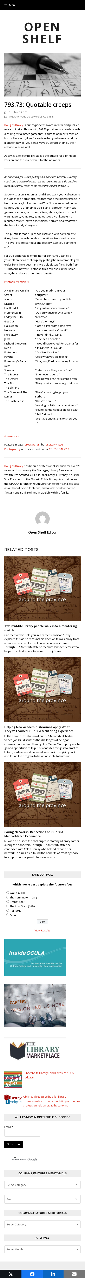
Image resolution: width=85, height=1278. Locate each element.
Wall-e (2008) (17, 893)
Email (8, 1127)
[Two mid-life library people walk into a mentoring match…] (42, 588)
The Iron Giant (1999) (22, 906)
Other (13, 915)
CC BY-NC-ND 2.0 (59, 449)
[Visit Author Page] (42, 518)
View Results (42, 930)
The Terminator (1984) (23, 897)
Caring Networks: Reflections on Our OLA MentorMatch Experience (33, 834)
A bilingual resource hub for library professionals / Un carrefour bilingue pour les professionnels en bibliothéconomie (51, 1101)
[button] (10, 5)
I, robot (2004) (18, 902)
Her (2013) (16, 910)
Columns (48, 116)
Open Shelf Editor (42, 532)
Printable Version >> (17, 282)
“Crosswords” (32, 444)
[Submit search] (77, 1199)
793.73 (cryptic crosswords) (25, 116)
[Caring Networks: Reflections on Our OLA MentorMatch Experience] (42, 794)
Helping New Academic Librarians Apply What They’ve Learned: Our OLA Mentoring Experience (38, 729)
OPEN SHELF (42, 32)
